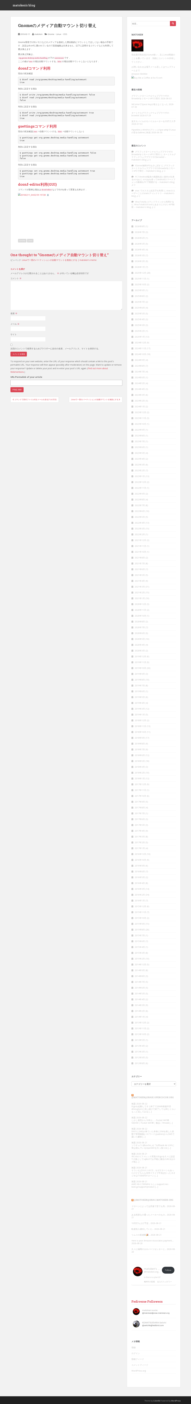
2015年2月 (140, 958)
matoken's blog (24, 5)
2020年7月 (140, 627)
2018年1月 (140, 778)
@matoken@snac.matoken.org (153, 1199)
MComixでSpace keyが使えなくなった (149, 104)
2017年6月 (140, 819)
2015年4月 (140, 947)
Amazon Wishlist (139, 73)
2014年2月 (140, 1011)
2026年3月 (140, 255)
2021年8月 (140, 557)
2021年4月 (140, 580)
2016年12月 (140, 854)
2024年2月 (140, 400)
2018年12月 (140, 720)
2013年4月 (140, 1045)
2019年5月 (140, 697)
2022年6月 (140, 511)
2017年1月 (140, 848)
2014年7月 (140, 981)
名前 (13, 313)
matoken (38, 34)
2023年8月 (140, 435)
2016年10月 (140, 859)
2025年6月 (140, 307)
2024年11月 (140, 348)
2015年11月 (140, 912)
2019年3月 (140, 708)
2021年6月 (140, 569)
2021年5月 (140, 575)
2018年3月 (140, 766)
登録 (133, 1347)
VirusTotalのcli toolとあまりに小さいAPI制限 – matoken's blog (152, 205)
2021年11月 (140, 546)
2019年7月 (140, 685)
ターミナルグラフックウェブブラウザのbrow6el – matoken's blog (153, 157)
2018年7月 (140, 749)
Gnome (51, 34)
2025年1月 (140, 336)
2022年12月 (140, 482)
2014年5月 (140, 993)
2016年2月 (140, 894)
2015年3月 (140, 952)
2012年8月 (140, 1063)
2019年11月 (140, 662)
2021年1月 (140, 598)
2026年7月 (140, 232)
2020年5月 (140, 639)
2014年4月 (140, 999)
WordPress (176, 1401)
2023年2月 (140, 470)
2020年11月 (140, 609)
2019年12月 (140, 656)
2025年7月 (140, 301)
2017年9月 (140, 801)
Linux (58, 34)
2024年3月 (140, 394)
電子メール (151, 66)
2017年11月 (140, 790)
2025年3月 (140, 325)
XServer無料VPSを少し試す (148, 165)
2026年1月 (140, 267)
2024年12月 (140, 342)
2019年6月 (140, 691)
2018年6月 (140, 755)
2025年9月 (140, 290)
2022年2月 (140, 534)
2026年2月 (140, 261)
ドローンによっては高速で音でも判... (148, 1206)
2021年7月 (140, 563)
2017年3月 (140, 836)
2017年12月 (140, 784)
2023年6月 (140, 447)
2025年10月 (140, 284)
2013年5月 (140, 1040)
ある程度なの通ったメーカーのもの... (148, 1214)
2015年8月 (140, 929)
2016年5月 (140, 877)
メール (14, 323)
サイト (13, 334)
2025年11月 (140, 278)
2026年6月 (140, 238)
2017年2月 (140, 842)
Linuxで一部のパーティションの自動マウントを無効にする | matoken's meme (59, 260)
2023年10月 (140, 423)
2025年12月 (140, 272)
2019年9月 (140, 673)
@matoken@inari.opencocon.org (152, 1097)
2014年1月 (140, 1016)
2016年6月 (140, 871)
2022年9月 (140, 493)
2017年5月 (140, 825)
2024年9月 (140, 360)
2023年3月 (140, 464)
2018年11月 (140, 726)
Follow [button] (168, 1270)
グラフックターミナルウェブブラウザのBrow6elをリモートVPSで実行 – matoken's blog (153, 168)
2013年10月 (140, 1034)
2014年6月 (140, 987)
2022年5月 (140, 516)
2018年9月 (140, 737)
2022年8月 (140, 499)
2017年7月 (140, 813)
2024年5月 (140, 383)
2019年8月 (140, 679)
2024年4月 (140, 389)
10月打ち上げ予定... (140, 1223)
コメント (15, 278)
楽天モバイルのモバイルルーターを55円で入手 (153, 121)
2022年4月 (140, 522)
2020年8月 (140, 621)
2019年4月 (140, 702)
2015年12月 (140, 906)
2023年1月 (140, 476)
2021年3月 (140, 586)
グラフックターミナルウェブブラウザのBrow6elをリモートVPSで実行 (150, 97)
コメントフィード (139, 1364)
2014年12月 (140, 964)
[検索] (173, 23)
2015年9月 (140, 923)
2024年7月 (140, 371)
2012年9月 (140, 1057)
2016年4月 (140, 883)
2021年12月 (140, 540)
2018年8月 (140, 743)
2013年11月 (140, 1028)
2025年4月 (140, 319)
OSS (65, 34)
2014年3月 (140, 1005)
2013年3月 (140, 1051)
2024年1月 (140, 406)
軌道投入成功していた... (142, 1229)
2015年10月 (140, 918)
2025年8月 (140, 296)
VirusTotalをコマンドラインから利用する (154, 201)
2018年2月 (140, 772)
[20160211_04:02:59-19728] (32, 194)
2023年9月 (140, 429)
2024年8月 (140, 365)
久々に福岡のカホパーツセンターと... (148, 1249)
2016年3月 (140, 888)
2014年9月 (140, 970)
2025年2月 (140, 331)
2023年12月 (140, 412)
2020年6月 (140, 633)
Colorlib (156, 1401)
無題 (133, 1103)
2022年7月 (140, 505)
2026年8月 (140, 226)
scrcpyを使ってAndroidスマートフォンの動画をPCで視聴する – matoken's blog (153, 180)
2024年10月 (140, 354)
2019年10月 (140, 668)
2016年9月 (140, 865)
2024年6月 (140, 377)
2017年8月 (140, 807)
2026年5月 (140, 243)
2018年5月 (140, 761)
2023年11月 (140, 418)
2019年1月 (140, 714)
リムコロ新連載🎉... (140, 1234)
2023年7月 (140, 441)
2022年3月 (140, 528)
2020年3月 (140, 650)
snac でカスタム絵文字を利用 (149, 190)
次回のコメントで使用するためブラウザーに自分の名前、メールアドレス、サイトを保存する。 (55, 348)
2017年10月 (140, 795)
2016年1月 (140, 900)
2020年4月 (140, 644)
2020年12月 (140, 604)
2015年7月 (140, 935)
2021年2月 (140, 592)
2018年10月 (140, 732)
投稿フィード (137, 1359)
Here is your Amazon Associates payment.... (152, 1240)
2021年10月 (140, 551)
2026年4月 (140, 249)
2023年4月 (140, 458)
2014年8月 (140, 976)
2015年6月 (140, 941)
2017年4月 (140, 830)
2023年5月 (140, 453)
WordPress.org (138, 1370)
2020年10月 (140, 615)
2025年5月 (140, 313)
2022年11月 (140, 487)
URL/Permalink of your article (26, 377)
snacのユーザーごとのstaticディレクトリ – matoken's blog (153, 193)
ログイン (135, 1353)
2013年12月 (140, 1022)
